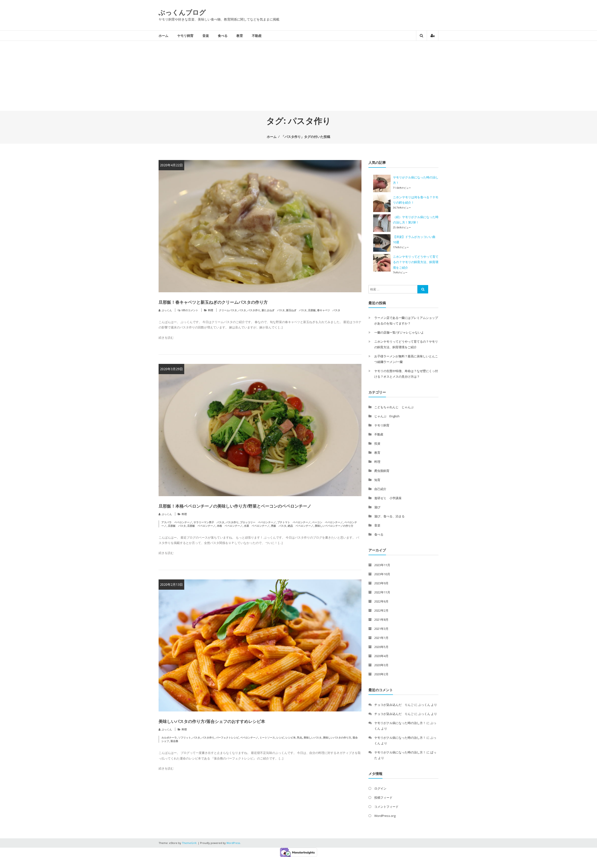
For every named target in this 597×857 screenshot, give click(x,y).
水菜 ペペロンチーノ (257, 525)
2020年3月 (381, 665)
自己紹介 (380, 489)
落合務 (174, 741)
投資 (377, 443)
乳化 (299, 737)
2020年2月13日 (171, 584)
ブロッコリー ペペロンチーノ (258, 522)
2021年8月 (381, 619)
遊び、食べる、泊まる (389, 516)
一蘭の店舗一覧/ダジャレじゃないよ (399, 332)
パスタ (242, 310)
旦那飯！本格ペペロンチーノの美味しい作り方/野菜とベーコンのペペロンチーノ (235, 506)
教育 (239, 35)
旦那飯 (312, 310)
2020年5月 (381, 647)
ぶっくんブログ (182, 12)
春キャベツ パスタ (328, 310)
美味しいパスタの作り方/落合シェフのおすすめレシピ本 (212, 721)
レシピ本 (290, 737)
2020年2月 (381, 674)
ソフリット (184, 737)
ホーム (163, 35)
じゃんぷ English (386, 416)
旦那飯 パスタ (177, 525)
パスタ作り (253, 310)
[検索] (422, 289)
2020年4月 (381, 656)
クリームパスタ (228, 310)
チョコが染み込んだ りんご (394, 705)
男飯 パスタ (278, 525)
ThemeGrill (189, 843)
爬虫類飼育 (381, 471)
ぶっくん (167, 310)
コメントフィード (386, 807)
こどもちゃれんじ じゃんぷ (394, 407)
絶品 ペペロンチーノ (300, 525)
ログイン (380, 788)
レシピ (280, 737)
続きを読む (166, 337)
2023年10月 (382, 574)
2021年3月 (381, 629)
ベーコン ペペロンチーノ (327, 522)
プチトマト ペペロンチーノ (294, 522)
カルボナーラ (169, 737)
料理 (210, 310)
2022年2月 (381, 610)
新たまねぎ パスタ (273, 310)
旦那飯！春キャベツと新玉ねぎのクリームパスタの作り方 (213, 302)
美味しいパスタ (313, 737)
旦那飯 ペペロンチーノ (201, 525)
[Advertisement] (298, 75)
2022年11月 (382, 592)
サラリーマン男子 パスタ (209, 522)
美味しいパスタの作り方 (337, 737)
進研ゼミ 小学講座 (388, 498)
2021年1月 (381, 638)
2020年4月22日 (171, 165)
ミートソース (267, 737)
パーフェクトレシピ (227, 737)
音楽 (205, 35)
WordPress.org (385, 816)
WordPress (233, 843)
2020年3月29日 (171, 369)
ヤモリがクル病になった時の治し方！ (400, 723)
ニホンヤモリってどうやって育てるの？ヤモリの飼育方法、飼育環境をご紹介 (415, 262)
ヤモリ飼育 (185, 35)
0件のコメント (189, 310)
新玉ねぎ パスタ (296, 310)
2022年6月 (381, 601)
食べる (223, 35)
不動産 (257, 35)
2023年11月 (382, 565)
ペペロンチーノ (249, 737)
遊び (377, 507)
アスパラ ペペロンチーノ (176, 522)
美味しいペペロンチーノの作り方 (334, 525)
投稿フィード (383, 797)
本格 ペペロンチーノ (230, 525)
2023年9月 (381, 583)
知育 (377, 480)
